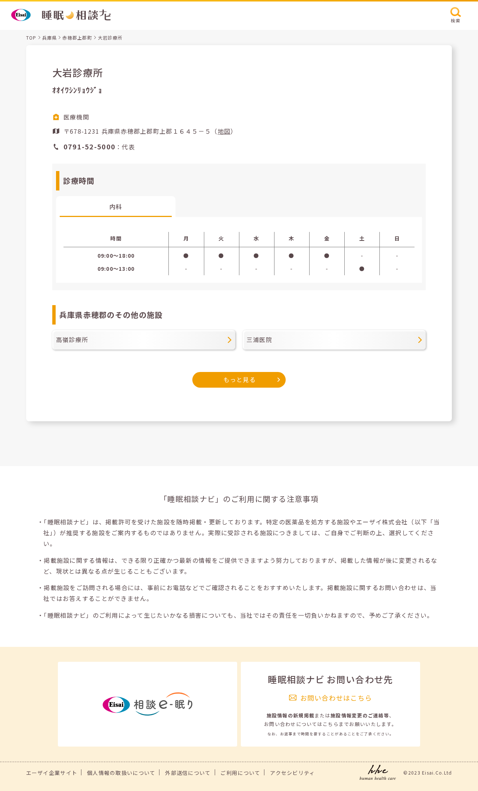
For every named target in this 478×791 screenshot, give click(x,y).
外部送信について (188, 772)
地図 (224, 131)
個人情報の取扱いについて (121, 772)
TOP (31, 37)
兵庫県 (49, 37)
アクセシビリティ (292, 772)
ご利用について (240, 772)
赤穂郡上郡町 (77, 37)
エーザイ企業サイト (52, 772)
